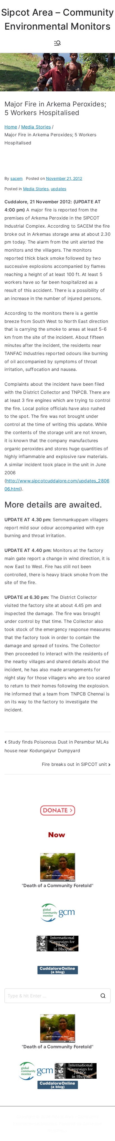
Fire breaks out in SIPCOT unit (74, 764)
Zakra (88, 1123)
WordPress (57, 1130)
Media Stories (36, 188)
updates (58, 188)
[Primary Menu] (57, 43)
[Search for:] (57, 996)
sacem (16, 178)
